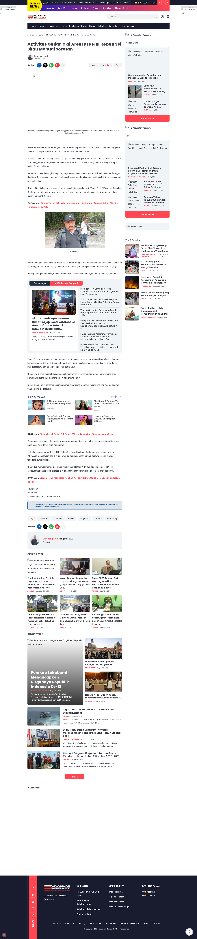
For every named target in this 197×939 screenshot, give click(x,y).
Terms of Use (95, 923)
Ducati (146, 206)
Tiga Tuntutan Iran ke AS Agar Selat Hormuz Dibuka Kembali (90, 711)
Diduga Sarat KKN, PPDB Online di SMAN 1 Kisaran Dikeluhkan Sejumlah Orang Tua (75, 619)
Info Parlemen (128, 26)
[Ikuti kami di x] (33, 895)
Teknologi (102, 26)
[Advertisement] (98, 864)
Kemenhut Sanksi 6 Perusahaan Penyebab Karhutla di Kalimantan (153, 280)
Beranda (30, 35)
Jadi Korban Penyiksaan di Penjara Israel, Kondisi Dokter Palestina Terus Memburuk (99, 302)
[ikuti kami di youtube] (33, 908)
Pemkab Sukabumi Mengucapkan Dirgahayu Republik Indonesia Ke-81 (50, 679)
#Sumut (98, 518)
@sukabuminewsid (135, 226)
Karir (146, 923)
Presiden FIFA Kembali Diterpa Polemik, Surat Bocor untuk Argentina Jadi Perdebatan (99, 291)
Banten (144, 299)
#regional (84, 518)
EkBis (64, 26)
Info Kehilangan (116, 902)
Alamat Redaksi (84, 914)
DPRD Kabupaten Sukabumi (148, 256)
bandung (67, 760)
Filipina (125, 3)
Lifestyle (113, 26)
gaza (130, 81)
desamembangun (148, 317)
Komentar (150, 895)
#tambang (112, 518)
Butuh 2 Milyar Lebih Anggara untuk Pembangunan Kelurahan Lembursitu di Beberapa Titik (155, 311)
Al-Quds (88, 701)
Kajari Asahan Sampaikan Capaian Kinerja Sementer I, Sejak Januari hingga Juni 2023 (75, 583)
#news (71, 518)
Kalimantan (146, 286)
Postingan (150, 892)
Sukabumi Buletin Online (88, 909)
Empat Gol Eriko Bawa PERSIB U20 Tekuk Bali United (153, 184)
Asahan (30, 591)
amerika (66, 716)
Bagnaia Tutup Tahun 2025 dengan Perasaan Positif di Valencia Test (155, 200)
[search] (155, 17)
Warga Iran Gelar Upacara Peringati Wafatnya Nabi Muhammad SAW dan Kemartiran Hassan (103, 663)
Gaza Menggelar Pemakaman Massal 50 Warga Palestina (144, 76)
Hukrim (92, 26)
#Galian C (58, 518)
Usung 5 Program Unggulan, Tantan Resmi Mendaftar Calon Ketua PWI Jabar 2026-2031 (91, 754)
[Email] (57, 65)
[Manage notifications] (4, 935)
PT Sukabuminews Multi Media (88, 894)
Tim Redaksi (111, 923)
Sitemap (73, 8)
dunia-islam (90, 668)
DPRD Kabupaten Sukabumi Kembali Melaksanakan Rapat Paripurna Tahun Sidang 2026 (92, 733)
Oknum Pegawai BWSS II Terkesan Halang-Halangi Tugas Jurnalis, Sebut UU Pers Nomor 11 (41, 619)
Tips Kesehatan (116, 897)
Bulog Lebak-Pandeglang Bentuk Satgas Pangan (155, 294)
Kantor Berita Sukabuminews (84, 902)
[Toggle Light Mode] (162, 17)
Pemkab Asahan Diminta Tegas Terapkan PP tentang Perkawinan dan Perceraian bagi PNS (41, 583)
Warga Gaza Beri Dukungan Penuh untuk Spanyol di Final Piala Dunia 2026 (98, 313)
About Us (50, 8)
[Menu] (168, 17)
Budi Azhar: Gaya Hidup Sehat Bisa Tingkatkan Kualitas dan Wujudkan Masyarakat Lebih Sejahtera (154, 248)
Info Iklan (156, 923)
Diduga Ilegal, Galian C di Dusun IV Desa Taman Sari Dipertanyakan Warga (77, 434)
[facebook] (39, 65)
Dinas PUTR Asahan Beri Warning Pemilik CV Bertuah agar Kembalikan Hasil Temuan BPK (106, 583)
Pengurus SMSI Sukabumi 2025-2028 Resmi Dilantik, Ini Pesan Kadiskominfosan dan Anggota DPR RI (99, 324)
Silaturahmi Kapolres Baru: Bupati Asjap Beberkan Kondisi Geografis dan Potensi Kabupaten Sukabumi (53, 324)
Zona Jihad (107, 8)
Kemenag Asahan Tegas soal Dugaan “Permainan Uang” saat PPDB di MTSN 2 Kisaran (107, 619)
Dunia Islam (54, 26)
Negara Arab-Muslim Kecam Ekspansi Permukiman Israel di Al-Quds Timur (103, 696)
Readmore (146, 119)
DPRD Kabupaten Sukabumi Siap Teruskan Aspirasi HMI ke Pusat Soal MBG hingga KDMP (99, 347)
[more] (63, 65)
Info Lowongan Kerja (119, 907)
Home (33, 26)
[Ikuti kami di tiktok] (33, 915)
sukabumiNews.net (106, 929)
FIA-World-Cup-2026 (136, 177)
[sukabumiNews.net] (37, 16)
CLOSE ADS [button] (8, 7)
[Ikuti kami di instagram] (33, 901)
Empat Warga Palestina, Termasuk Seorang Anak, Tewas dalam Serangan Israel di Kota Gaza (98, 337)
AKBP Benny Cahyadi (66, 283)
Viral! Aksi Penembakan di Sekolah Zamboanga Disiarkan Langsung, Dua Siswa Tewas (78, 2)
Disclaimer (85, 8)
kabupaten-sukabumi (40, 691)
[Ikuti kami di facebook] (33, 888)
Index (75, 776)
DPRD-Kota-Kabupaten (72, 739)
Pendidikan (74, 26)
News (41, 26)
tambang (39, 35)
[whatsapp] (51, 65)
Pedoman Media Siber (130, 923)
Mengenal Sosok (121, 8)
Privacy (95, 8)
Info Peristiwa (116, 892)
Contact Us (62, 8)
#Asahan (43, 518)
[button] (103, 75)
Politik (84, 26)
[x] (45, 65)
